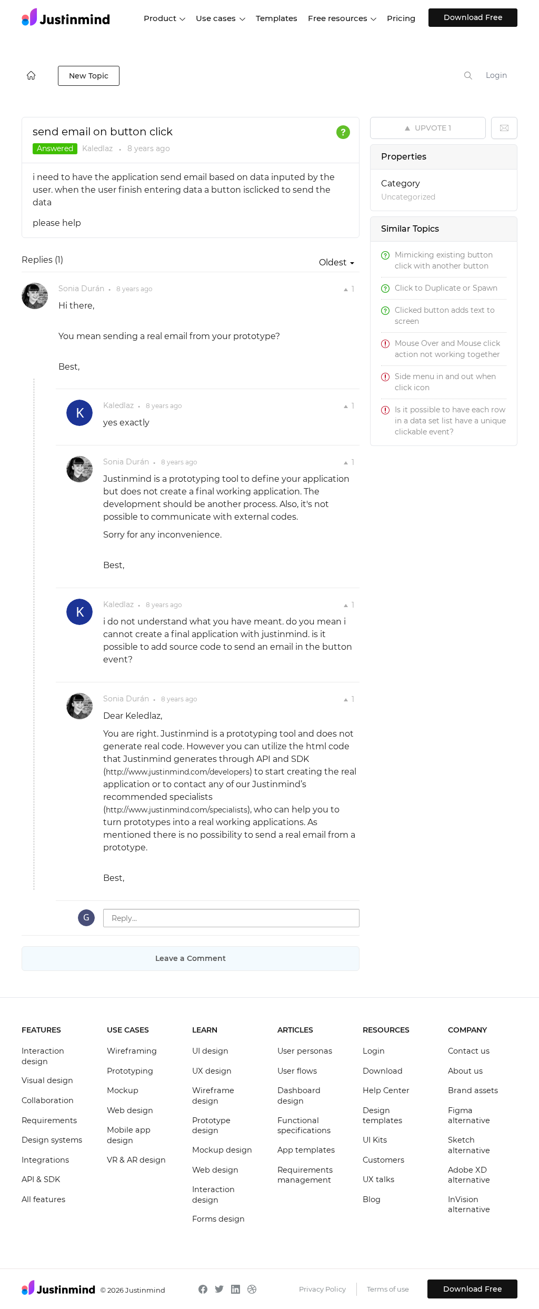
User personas (304, 1051)
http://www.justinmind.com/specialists (176, 810)
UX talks (378, 1179)
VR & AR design (136, 1160)
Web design (130, 1110)
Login (496, 75)
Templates (276, 18)
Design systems (52, 1140)
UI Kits (375, 1140)
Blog (372, 1199)
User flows (297, 1071)
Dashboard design (299, 1096)
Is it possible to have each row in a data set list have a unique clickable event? (450, 421)
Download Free (473, 17)
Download (383, 1071)
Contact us (469, 1051)
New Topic (88, 76)
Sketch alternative (469, 1145)
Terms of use (388, 1289)
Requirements (49, 1120)
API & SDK (41, 1179)
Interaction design (43, 1056)
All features (43, 1199)
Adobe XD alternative (469, 1175)
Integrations (45, 1160)
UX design (212, 1071)
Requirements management (305, 1175)
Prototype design (211, 1126)
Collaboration (48, 1100)
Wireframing (132, 1051)
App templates (306, 1150)
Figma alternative (469, 1116)
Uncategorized (408, 197)
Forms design (218, 1219)
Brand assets (473, 1090)
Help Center (386, 1090)
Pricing (401, 18)
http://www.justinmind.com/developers (177, 772)
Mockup (122, 1090)
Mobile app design (129, 1135)
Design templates (382, 1116)
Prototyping (130, 1071)
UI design (210, 1051)
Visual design (47, 1080)
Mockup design (222, 1150)
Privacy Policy (322, 1289)
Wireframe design (213, 1096)
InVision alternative (469, 1205)
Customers (383, 1160)
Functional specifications (304, 1126)
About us (465, 1071)
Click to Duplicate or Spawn (446, 288)
